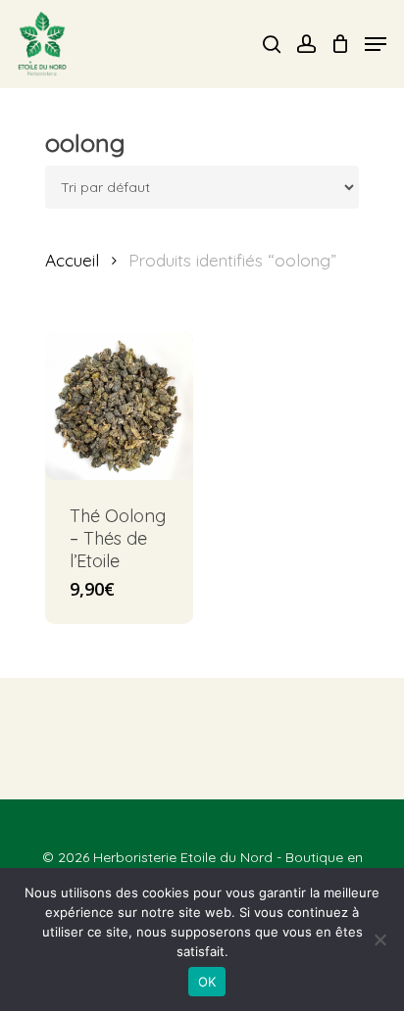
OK (207, 981)
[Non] (379, 939)
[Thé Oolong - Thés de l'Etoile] (119, 406)
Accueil (72, 260)
